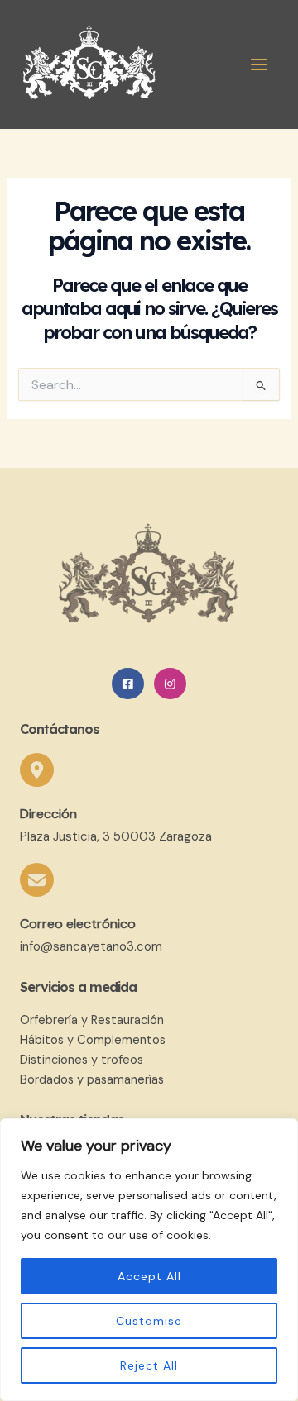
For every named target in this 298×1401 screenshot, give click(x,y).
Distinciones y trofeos (81, 1060)
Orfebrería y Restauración (92, 1020)
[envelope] (37, 880)
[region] (149, 1259)
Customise (149, 1320)
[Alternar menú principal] (259, 64)
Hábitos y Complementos (93, 1040)
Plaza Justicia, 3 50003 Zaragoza (116, 836)
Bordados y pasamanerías (92, 1080)
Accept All (149, 1276)
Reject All (149, 1365)
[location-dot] (37, 770)
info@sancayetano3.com (91, 946)
